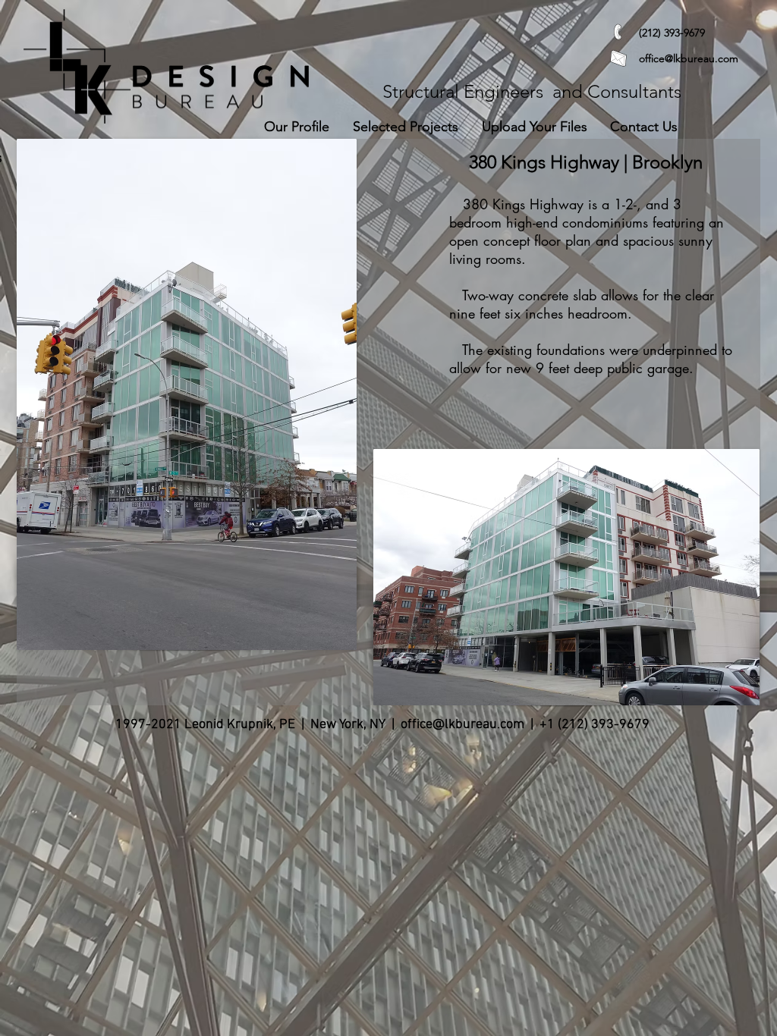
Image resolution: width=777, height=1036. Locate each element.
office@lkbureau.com (688, 58)
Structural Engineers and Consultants (531, 91)
